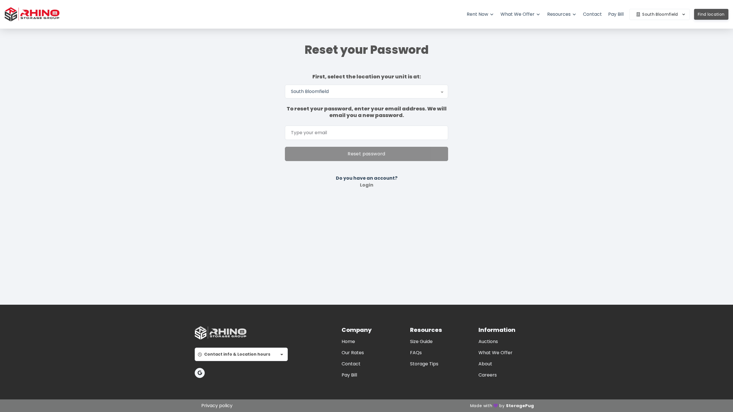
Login (366, 185)
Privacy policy (216, 405)
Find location (711, 14)
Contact (351, 363)
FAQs (416, 352)
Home (348, 341)
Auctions (488, 341)
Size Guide (421, 341)
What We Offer (495, 352)
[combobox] (366, 91)
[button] (200, 373)
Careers (487, 375)
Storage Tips (424, 363)
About (485, 363)
